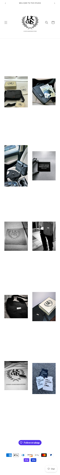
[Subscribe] (46, 432)
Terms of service (27, 469)
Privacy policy (42, 469)
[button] (6, 22)
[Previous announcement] (5, 3)
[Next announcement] (54, 3)
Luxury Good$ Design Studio (28, 465)
